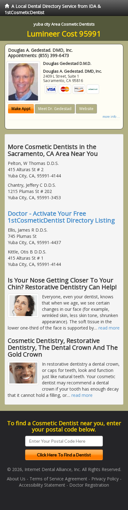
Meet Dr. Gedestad (54, 108)
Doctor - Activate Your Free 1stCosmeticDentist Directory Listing (61, 216)
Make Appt (20, 108)
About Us (16, 479)
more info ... (111, 116)
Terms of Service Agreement (58, 479)
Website (86, 108)
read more (109, 328)
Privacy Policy (105, 479)
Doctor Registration (89, 485)
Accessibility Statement (42, 485)
